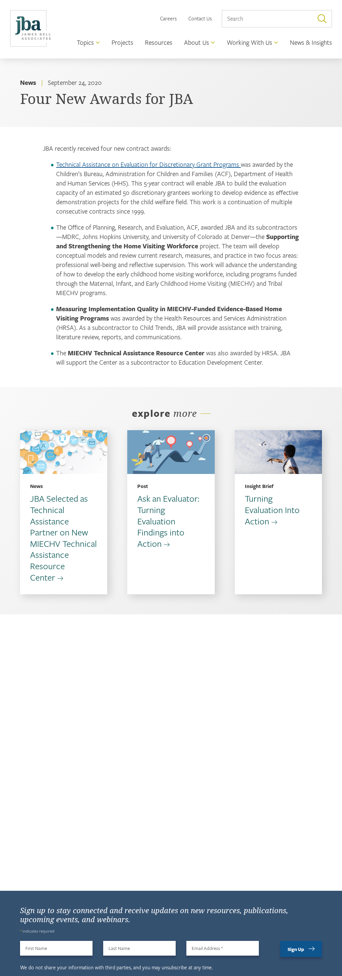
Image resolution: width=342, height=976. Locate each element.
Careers (168, 18)
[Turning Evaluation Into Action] (278, 452)
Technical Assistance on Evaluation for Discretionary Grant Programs (148, 164)
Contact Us (200, 18)
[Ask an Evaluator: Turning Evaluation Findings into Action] (170, 452)
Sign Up (296, 949)
